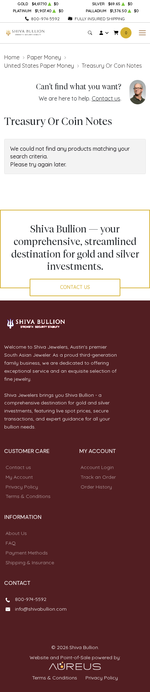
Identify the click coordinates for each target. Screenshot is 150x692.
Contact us (106, 98)
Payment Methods (27, 553)
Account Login (97, 467)
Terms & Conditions (28, 496)
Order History (96, 487)
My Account (19, 477)
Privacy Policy (22, 487)
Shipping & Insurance (30, 562)
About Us (16, 533)
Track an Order (98, 477)
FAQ (11, 543)
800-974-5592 (45, 18)
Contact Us (75, 287)
